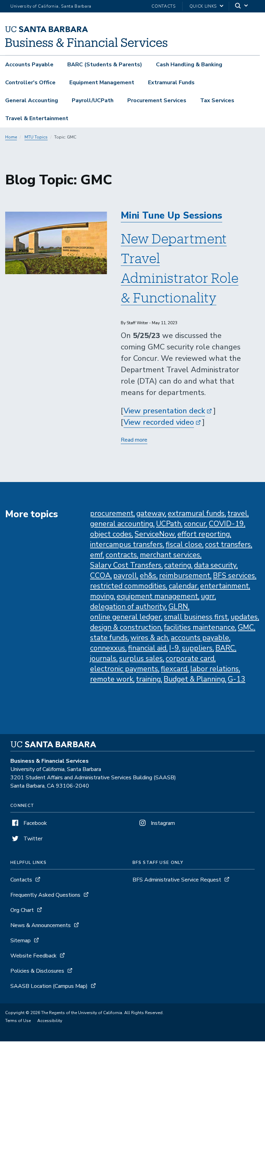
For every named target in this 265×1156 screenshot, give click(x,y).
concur (195, 524)
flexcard (174, 669)
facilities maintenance (199, 627)
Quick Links (203, 6)
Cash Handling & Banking (189, 64)
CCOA (100, 575)
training (148, 679)
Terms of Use (18, 1020)
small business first (196, 617)
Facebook (34, 823)
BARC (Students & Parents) (104, 64)
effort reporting (203, 534)
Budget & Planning (194, 679)
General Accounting (31, 100)
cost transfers (228, 544)
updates (244, 617)
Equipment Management (101, 82)
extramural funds (196, 513)
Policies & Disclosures (37, 971)
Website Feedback (33, 956)
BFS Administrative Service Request (176, 880)
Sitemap (20, 940)
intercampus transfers (126, 544)
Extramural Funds (171, 82)
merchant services (170, 555)
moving (102, 596)
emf (96, 555)
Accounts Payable (29, 64)
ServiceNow (155, 534)
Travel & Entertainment (36, 118)
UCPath (168, 524)
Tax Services (217, 100)
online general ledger (125, 617)
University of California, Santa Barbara (50, 6)
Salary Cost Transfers (125, 565)
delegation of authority (128, 606)
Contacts (163, 6)
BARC (225, 648)
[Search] (242, 6)
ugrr (208, 596)
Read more (134, 440)
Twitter (32, 838)
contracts (121, 555)
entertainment (224, 586)
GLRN (178, 606)
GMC (246, 627)
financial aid (147, 648)
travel (237, 513)
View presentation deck (164, 411)
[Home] (86, 45)
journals (103, 658)
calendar (183, 586)
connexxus (107, 648)
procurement (112, 513)
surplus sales (141, 658)
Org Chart (22, 910)
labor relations (214, 669)
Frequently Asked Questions (45, 895)
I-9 (174, 648)
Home (11, 137)
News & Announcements (40, 925)
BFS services (234, 575)
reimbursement (184, 575)
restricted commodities (128, 586)
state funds (109, 638)
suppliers (197, 648)
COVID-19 (226, 524)
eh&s (148, 575)
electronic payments (124, 669)
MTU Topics (36, 137)
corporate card (190, 658)
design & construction (125, 627)
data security (215, 565)
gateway (150, 513)
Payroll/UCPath (93, 100)
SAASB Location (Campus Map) (49, 986)
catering (177, 565)
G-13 (236, 679)
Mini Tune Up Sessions (171, 215)
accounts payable (200, 638)
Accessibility (49, 1020)
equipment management (157, 596)
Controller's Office (30, 82)
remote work (111, 679)
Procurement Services (156, 100)
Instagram (162, 823)
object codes (111, 534)
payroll (125, 575)
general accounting (121, 524)
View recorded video (159, 422)
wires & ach (149, 638)
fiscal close (184, 544)
